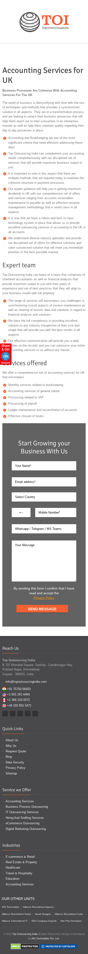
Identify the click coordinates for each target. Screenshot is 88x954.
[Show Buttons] (5, 354)
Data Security (15, 762)
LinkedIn (58, 37)
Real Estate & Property (21, 862)
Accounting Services (20, 801)
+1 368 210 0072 (18, 700)
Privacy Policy (44, 598)
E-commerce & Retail (20, 856)
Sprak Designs (43, 914)
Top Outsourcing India (24, 934)
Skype (51, 37)
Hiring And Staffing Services (25, 818)
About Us (12, 740)
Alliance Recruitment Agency (38, 907)
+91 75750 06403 (19, 689)
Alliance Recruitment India (69, 914)
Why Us (11, 746)
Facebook (31, 37)
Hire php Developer (71, 921)
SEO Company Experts (44, 921)
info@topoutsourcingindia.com (26, 681)
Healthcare (13, 867)
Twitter (38, 37)
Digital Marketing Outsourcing (26, 829)
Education (12, 878)
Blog (9, 756)
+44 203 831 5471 (19, 705)
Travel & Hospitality (19, 873)
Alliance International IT (14, 921)
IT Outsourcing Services (22, 812)
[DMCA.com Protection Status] (25, 946)
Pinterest (44, 37)
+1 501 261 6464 (18, 694)
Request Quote (16, 751)
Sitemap (11, 773)
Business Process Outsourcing (27, 806)
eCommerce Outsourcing (22, 823)
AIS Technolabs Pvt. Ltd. (45, 938)
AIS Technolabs (10, 907)
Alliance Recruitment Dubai (16, 914)
